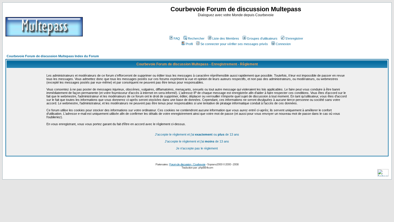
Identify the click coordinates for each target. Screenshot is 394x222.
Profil (189, 44)
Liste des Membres (225, 38)
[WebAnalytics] (383, 174)
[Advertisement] (236, 25)
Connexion (283, 44)
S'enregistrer (294, 38)
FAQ (177, 38)
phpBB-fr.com (205, 167)
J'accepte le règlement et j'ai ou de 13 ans (197, 134)
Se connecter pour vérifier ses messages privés (234, 44)
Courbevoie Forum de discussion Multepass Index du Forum (53, 56)
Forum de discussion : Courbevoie (187, 164)
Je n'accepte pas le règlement (197, 148)
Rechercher (196, 38)
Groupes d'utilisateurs (262, 38)
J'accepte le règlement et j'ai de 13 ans (197, 141)
